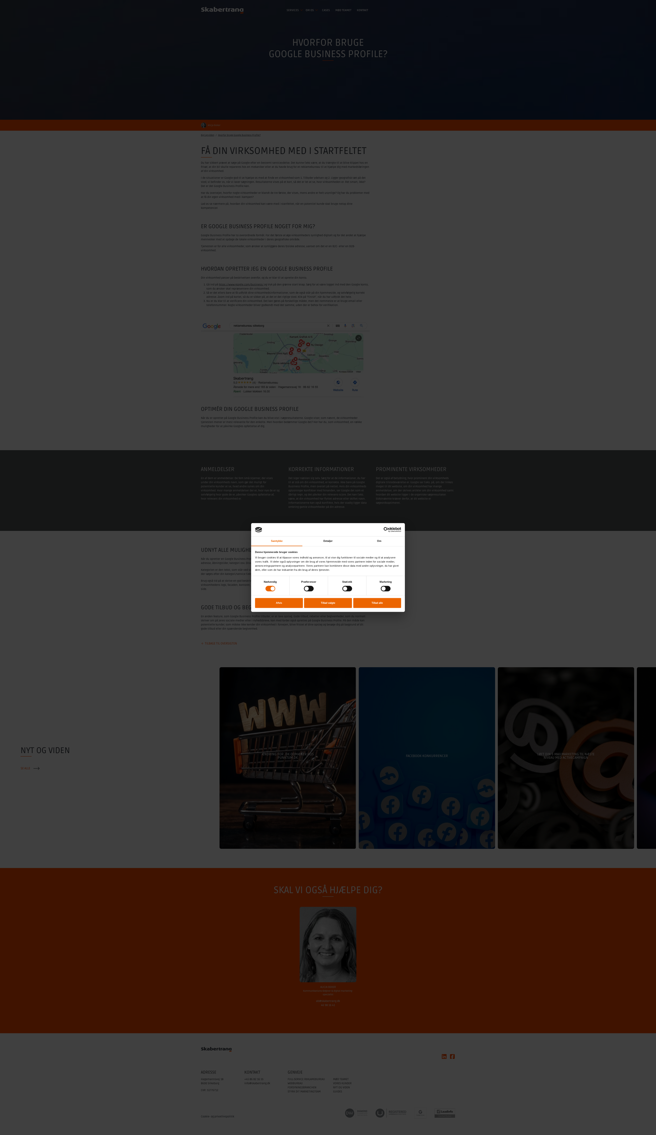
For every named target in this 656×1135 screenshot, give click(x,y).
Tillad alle (377, 602)
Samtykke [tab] (277, 540)
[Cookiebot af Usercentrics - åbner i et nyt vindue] (386, 529)
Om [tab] (379, 540)
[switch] (309, 588)
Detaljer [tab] (328, 540)
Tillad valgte (328, 602)
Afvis (279, 602)
